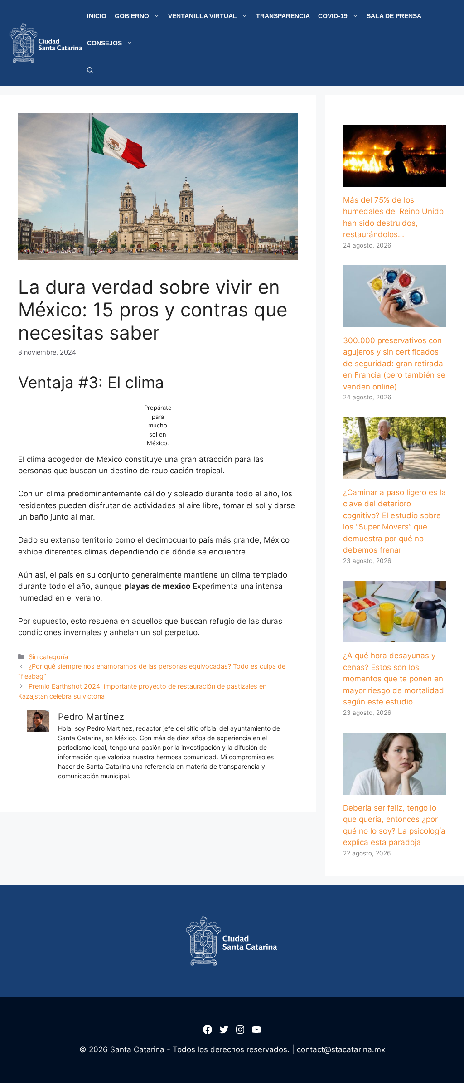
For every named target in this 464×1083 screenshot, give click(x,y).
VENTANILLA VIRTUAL (202, 15)
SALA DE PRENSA (394, 15)
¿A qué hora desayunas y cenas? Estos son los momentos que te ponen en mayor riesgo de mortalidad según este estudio (393, 678)
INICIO (96, 15)
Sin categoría (48, 656)
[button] (90, 70)
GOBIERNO (132, 15)
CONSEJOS (104, 43)
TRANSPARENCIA (283, 15)
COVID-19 (333, 15)
